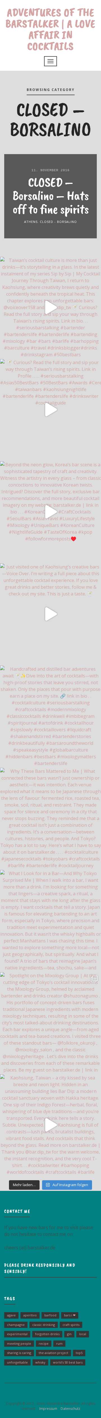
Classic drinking (43, 1325)
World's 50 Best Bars (67, 1362)
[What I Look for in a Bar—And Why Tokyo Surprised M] (50, 920)
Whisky (40, 1362)
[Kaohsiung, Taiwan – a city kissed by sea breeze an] (50, 1124)
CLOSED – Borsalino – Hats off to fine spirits (50, 195)
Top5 (79, 1353)
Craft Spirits (71, 1325)
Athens (31, 222)
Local (82, 1334)
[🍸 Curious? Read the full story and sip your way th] (50, 409)
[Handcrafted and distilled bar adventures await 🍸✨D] (50, 716)
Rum (59, 1343)
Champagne (16, 1325)
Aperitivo (30, 1315)
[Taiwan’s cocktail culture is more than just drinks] (50, 307)
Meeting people (19, 1343)
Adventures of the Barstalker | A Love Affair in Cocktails (50, 29)
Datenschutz (69, 1408)
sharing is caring (19, 1353)
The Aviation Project (53, 1353)
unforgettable (17, 1362)
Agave (11, 1315)
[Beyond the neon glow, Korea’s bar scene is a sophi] (50, 511)
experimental (17, 1334)
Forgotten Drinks (47, 1334)
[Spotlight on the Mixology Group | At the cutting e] (50, 1022)
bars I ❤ (69, 1315)
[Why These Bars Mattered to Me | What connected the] (50, 818)
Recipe (44, 1343)
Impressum (47, 1408)
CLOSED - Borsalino (58, 222)
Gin (69, 1334)
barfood (50, 1315)
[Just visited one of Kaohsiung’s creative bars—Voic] (50, 614)
